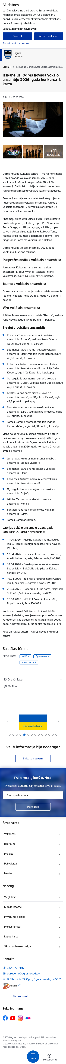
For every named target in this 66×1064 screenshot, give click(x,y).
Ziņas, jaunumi (29, 662)
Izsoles (8, 873)
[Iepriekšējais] (7, 722)
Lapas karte (11, 936)
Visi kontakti (20, 996)
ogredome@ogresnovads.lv (23, 973)
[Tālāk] (58, 722)
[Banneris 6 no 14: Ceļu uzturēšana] (33, 722)
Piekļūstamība (12, 926)
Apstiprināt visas (48, 36)
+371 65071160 (16, 968)
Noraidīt (17, 36)
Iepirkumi (9, 843)
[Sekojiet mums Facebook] (5, 1018)
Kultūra (25, 656)
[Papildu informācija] (19, 986)
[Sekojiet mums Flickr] (28, 1018)
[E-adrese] (10, 986)
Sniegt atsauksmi (33, 758)
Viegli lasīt (10, 897)
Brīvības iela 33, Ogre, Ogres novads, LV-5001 (34, 979)
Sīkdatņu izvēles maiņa (17, 946)
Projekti (8, 853)
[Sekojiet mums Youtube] (12, 1018)
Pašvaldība (10, 863)
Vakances (9, 834)
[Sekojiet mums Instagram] (20, 1018)
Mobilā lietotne (13, 907)
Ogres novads (42, 656)
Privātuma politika (14, 916)
